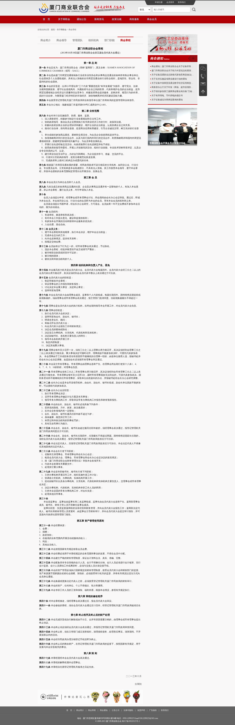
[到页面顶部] (203, 91)
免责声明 (141, 710)
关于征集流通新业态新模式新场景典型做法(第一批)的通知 (178, 74)
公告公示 (115, 710)
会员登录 (170, 2)
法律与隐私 (128, 710)
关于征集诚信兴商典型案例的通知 (167, 99)
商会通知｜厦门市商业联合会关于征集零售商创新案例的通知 (180, 66)
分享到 (138, 684)
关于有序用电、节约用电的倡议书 (167, 95)
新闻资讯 (99, 19)
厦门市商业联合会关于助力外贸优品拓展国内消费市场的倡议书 (181, 70)
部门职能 (109, 40)
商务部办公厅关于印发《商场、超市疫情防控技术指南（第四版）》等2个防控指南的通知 (193, 87)
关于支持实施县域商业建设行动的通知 (169, 79)
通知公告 (81, 19)
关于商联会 (64, 19)
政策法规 (116, 19)
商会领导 (61, 40)
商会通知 (104, 710)
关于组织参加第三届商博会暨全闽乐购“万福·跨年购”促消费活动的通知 (184, 91)
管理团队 (77, 40)
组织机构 (93, 40)
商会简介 (45, 40)
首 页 (46, 19)
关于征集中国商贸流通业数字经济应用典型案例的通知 (176, 83)
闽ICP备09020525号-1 (131, 721)
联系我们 (182, 2)
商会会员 (152, 19)
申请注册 (159, 2)
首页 (53, 29)
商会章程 (125, 40)
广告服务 (153, 710)
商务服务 (134, 19)
